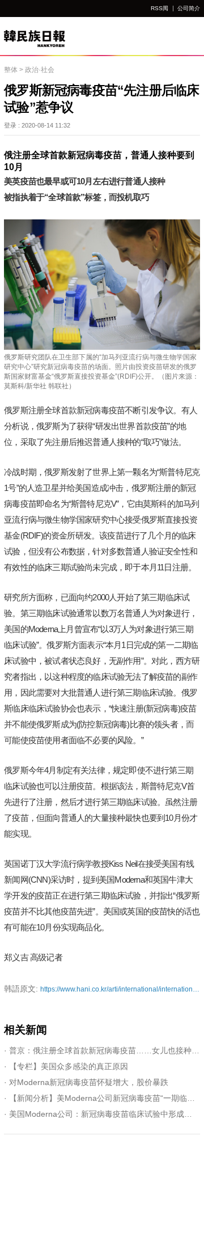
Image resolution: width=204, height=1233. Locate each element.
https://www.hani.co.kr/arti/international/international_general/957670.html (102, 988)
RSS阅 (159, 8)
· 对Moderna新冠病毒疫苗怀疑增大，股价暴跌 (86, 1082)
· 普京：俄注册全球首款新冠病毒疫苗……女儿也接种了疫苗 (102, 1050)
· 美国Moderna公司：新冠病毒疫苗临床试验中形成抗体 (102, 1113)
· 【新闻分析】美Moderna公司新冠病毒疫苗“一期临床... (102, 1098)
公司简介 (188, 8)
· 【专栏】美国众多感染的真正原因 (66, 1066)
